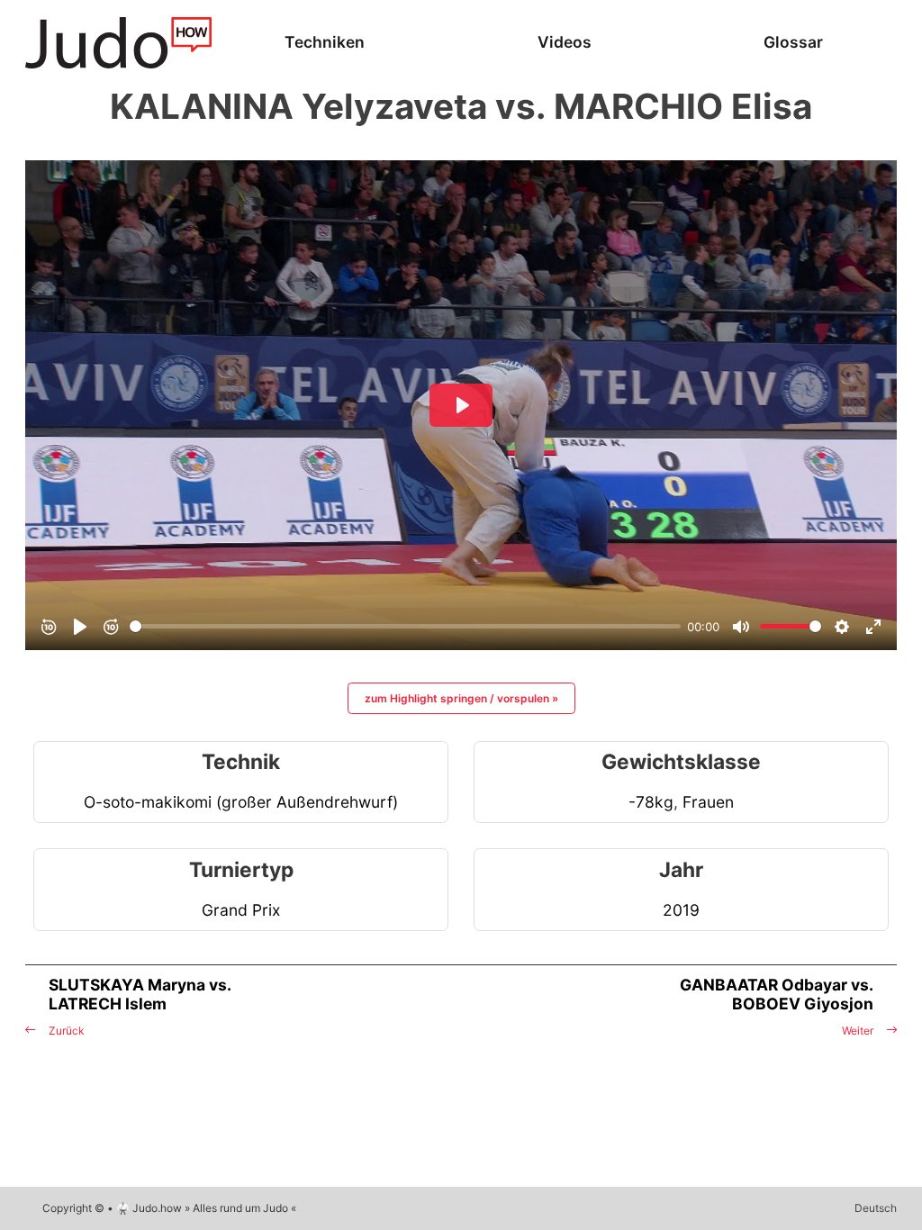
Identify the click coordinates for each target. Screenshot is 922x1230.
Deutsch (875, 1208)
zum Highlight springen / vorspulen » (461, 698)
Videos (565, 41)
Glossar (793, 41)
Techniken (325, 41)
